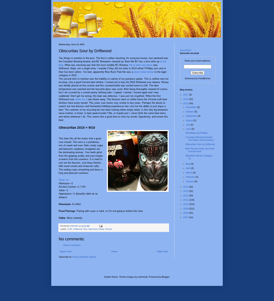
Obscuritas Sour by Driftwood (200, 144)
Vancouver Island (96, 229)
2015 (186, 103)
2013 (186, 191)
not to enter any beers (140, 65)
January (190, 181)
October (190, 111)
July (188, 124)
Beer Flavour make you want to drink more (199, 150)
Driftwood (77, 229)
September (192, 116)
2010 (186, 204)
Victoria (108, 229)
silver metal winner (144, 71)
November (191, 107)
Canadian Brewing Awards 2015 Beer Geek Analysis (199, 138)
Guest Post (185, 50)
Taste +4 (63, 179)
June (188, 129)
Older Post (162, 251)
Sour (85, 229)
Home (114, 251)
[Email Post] (100, 226)
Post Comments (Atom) (84, 257)
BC (71, 229)
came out (80, 99)
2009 (186, 208)
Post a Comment (71, 245)
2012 (186, 195)
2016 (186, 99)
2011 (186, 200)
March (189, 172)
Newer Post (65, 251)
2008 (186, 213)
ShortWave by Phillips (196, 133)
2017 (186, 94)
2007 (186, 217)
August (189, 120)
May (188, 164)
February (191, 177)
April (188, 168)
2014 (186, 187)
